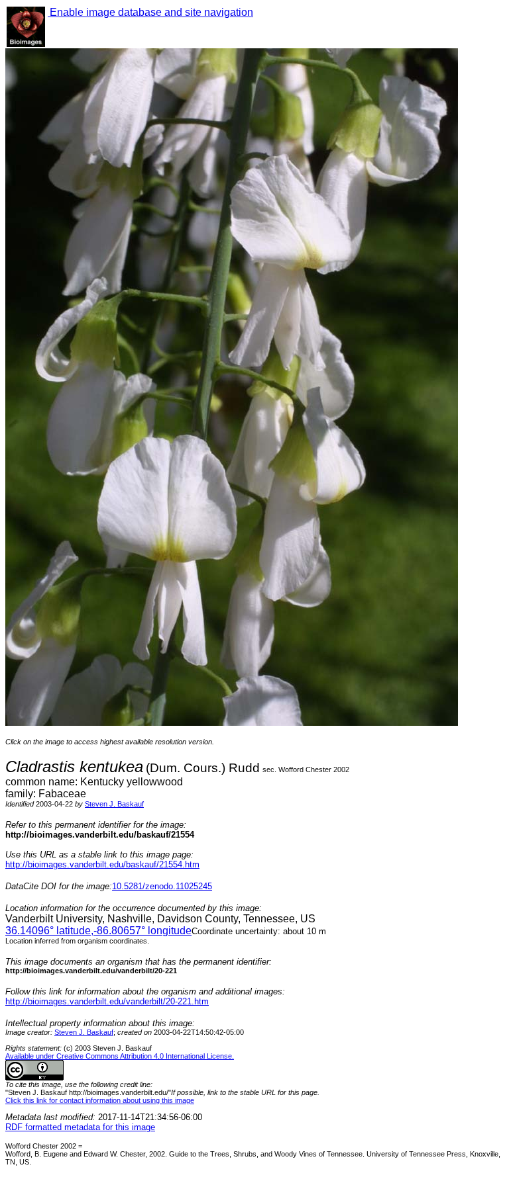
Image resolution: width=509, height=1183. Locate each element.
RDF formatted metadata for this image (80, 1127)
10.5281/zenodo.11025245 (162, 886)
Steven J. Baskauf (114, 804)
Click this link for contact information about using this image (99, 1100)
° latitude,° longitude (98, 930)
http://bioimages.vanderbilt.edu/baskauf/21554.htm (102, 864)
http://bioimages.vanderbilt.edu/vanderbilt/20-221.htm (107, 1001)
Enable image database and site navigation (150, 12)
